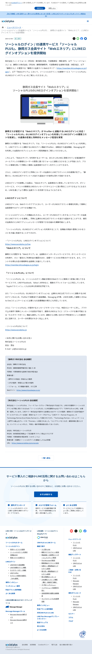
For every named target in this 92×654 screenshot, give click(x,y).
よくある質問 (10, 593)
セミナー (71, 614)
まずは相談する (46, 494)
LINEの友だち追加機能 (17, 565)
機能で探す (41, 546)
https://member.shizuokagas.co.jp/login (22, 265)
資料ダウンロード (74, 593)
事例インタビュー (12, 582)
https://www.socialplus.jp (16, 329)
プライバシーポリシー (13, 647)
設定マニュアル (42, 622)
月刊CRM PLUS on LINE (45, 613)
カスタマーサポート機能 (18, 570)
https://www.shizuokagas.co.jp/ (28, 390)
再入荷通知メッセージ (49, 577)
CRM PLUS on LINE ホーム (46, 542)
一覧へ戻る (46, 458)
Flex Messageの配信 (48, 560)
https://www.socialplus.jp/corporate (25, 443)
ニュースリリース (14, 27)
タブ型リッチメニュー (49, 585)
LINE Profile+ (14, 573)
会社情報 (25, 645)
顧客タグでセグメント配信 (50, 552)
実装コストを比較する (17, 558)
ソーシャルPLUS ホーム (14, 542)
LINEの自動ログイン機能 (18, 567)
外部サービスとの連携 (17, 549)
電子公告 (54, 645)
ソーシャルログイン (13, 546)
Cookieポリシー (16, 3)
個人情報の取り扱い (66, 645)
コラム (70, 617)
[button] (87, 21)
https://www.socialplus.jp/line (18, 244)
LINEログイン (10, 561)
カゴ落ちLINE (46, 549)
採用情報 (33, 645)
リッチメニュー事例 (13, 586)
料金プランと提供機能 (13, 590)
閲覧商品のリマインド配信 (50, 563)
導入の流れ (41, 626)
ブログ (70, 621)
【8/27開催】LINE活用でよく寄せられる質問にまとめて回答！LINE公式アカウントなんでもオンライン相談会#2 (46, 15)
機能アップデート (74, 554)
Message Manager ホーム (15, 611)
